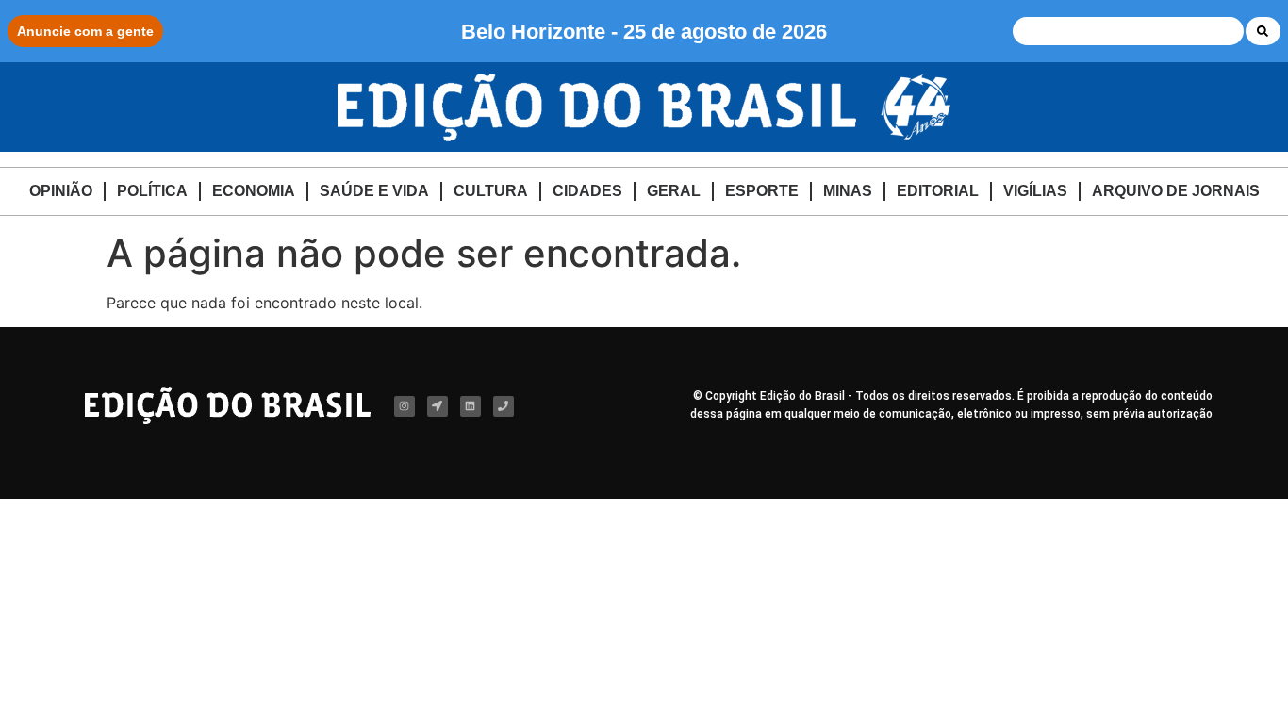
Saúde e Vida (374, 191)
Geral (674, 191)
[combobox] (1128, 31)
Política (152, 191)
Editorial (938, 191)
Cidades (587, 191)
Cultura (491, 191)
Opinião (60, 191)
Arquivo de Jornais (1176, 191)
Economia (253, 191)
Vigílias (1035, 191)
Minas (847, 191)
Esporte (762, 191)
